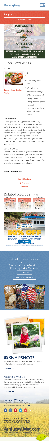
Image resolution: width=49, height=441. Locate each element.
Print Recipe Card (13, 171)
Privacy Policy (13, 432)
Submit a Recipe (24, 19)
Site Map (29, 432)
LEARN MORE (9, 391)
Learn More (9, 368)
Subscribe (24, 272)
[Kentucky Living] (12, 5)
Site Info (22, 432)
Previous (25, 183)
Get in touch (27, 405)
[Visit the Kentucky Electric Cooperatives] (17, 420)
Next (23, 186)
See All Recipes (24, 179)
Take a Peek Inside (24, 278)
